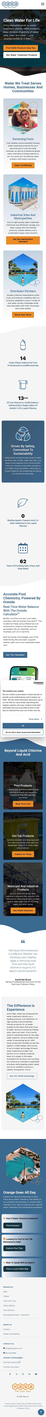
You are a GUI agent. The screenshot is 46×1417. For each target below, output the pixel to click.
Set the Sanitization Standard (23, 240)
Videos (6, 1296)
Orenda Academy (10, 1362)
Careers (6, 1329)
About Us (7, 1325)
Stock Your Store (23, 315)
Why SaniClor (9, 1310)
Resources (8, 1287)
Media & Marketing (11, 1334)
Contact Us (8, 1344)
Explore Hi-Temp (23, 854)
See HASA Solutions (23, 910)
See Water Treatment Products (21, 55)
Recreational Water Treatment (16, 1315)
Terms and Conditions (25, 1403)
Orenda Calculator (11, 1367)
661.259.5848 (10, 1353)
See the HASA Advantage (22, 1076)
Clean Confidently (23, 165)
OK (23, 726)
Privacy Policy (10, 1403)
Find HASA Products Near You (20, 48)
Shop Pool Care (23, 804)
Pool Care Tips (9, 1301)
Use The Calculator (15, 655)
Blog (5, 1292)
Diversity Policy (23, 1408)
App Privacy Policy (36, 1406)
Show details (34, 719)
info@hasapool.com (13, 1348)
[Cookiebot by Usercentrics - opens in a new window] (33, 683)
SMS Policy (23, 1406)
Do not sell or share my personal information (23, 732)
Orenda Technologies (13, 1358)
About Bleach (9, 1305)
